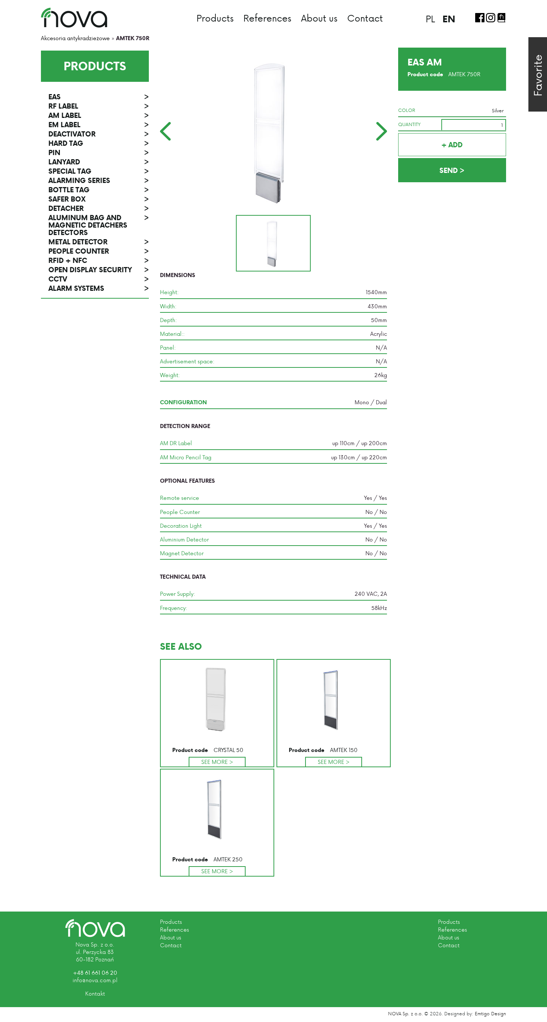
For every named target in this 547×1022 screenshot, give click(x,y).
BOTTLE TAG (98, 189)
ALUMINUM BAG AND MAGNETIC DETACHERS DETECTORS (98, 225)
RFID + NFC (98, 260)
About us (319, 18)
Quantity (409, 124)
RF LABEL (98, 106)
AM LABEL (98, 115)
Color (406, 110)
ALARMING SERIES (98, 180)
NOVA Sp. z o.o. (405, 1013)
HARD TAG (98, 143)
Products (215, 18)
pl (430, 18)
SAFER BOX (98, 199)
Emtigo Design (490, 1013)
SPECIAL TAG (98, 171)
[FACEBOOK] (479, 17)
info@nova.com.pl (95, 980)
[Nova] (95, 928)
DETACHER (98, 208)
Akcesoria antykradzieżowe (75, 38)
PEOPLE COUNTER (98, 251)
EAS (98, 96)
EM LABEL (98, 124)
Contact (365, 18)
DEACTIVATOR (98, 134)
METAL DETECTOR (98, 241)
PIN (98, 152)
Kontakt (95, 993)
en (448, 18)
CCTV (98, 279)
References (267, 18)
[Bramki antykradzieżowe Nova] (74, 17)
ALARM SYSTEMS (98, 288)
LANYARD (98, 161)
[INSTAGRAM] (490, 17)
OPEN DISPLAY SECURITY (98, 269)
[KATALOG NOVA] (501, 17)
